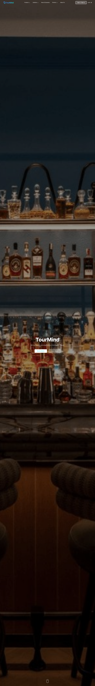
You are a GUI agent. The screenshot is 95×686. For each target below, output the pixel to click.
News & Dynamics (45, 2)
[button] (90, 2)
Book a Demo (40, 351)
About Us (62, 2)
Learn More (55, 351)
